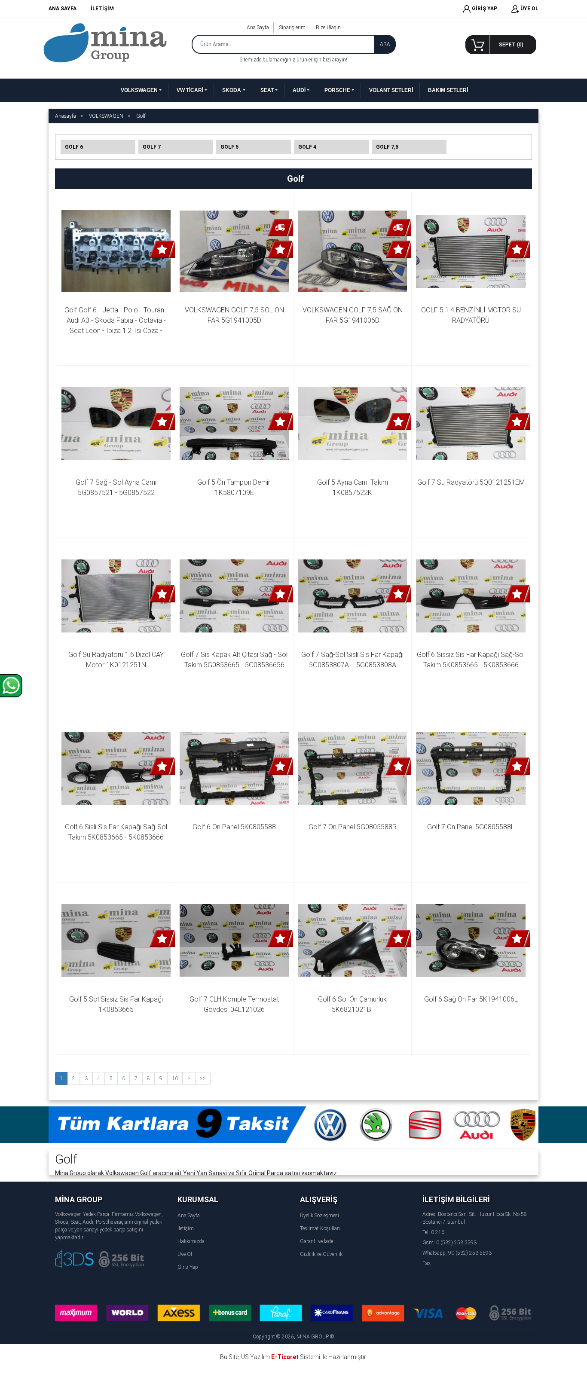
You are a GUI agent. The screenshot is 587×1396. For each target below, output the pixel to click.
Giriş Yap (187, 1267)
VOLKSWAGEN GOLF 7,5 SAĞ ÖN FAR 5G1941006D (353, 315)
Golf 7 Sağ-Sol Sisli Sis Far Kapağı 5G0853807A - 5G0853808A (353, 660)
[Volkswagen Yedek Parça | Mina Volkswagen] (105, 42)
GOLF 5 (229, 147)
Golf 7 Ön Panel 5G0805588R (353, 827)
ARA (385, 44)
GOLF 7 (152, 147)
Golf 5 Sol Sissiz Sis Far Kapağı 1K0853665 (117, 1004)
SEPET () (511, 45)
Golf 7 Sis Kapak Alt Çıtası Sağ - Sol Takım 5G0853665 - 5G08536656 (235, 660)
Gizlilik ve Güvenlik (321, 1254)
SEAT (267, 90)
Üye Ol (184, 1254)
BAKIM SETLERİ (448, 90)
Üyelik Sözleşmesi (319, 1216)
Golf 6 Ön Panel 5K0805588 (234, 827)
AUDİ (299, 90)
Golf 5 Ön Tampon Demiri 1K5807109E (235, 487)
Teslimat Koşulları (320, 1228)
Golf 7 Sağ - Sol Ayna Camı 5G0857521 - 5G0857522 (117, 487)
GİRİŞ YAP (484, 9)
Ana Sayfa (258, 27)
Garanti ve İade (316, 1241)
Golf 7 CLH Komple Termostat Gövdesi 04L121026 (235, 1004)
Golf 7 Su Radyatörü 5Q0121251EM (471, 482)
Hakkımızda (191, 1241)
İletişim (185, 1228)
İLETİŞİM (102, 9)
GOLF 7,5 (387, 147)
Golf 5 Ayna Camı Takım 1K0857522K (353, 487)
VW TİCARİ (190, 90)
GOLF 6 (74, 147)
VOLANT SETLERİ (391, 90)
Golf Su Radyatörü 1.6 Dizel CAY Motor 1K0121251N (116, 660)
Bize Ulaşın (328, 27)
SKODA (231, 90)
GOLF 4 (307, 147)
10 (175, 1078)
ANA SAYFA (62, 9)
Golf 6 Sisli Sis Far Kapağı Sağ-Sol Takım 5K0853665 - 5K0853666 (117, 832)
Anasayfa (65, 116)
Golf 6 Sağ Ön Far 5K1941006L (471, 999)
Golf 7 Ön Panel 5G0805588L (470, 827)
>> (203, 1078)
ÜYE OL (528, 9)
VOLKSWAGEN (139, 90)
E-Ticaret (285, 1356)
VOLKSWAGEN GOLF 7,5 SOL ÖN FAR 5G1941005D (235, 315)
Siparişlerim (292, 27)
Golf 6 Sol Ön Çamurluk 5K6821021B (353, 1004)
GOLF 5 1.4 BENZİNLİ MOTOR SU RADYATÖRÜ (472, 315)
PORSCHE (337, 90)
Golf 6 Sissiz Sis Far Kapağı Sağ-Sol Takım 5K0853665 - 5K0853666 (471, 660)
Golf (141, 116)
